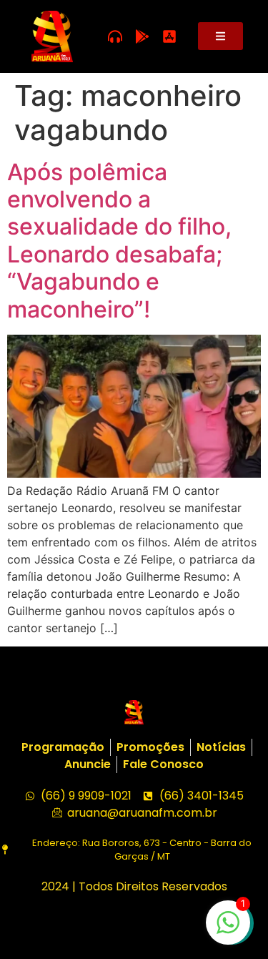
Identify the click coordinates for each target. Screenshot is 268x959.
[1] (228, 930)
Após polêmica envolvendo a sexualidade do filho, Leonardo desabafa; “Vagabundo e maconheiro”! (119, 240)
